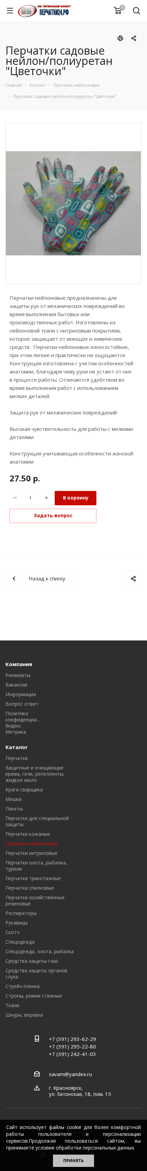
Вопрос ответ (21, 704)
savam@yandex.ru (70, 1074)
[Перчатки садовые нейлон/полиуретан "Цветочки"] (73, 202)
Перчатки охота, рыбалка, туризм (36, 865)
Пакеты (14, 808)
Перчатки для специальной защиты (37, 821)
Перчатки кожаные (27, 834)
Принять (73, 1160)
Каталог (16, 747)
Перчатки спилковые (29, 888)
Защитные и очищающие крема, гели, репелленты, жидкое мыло (35, 773)
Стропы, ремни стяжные (33, 995)
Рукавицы (16, 922)
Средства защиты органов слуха (36, 973)
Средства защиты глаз (31, 961)
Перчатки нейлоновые (31, 843)
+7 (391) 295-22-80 (72, 1046)
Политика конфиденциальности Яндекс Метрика (30, 722)
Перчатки (16, 758)
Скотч (12, 932)
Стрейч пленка (22, 986)
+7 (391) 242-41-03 (72, 1053)
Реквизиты (17, 675)
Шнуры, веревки (24, 1015)
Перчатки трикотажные (33, 878)
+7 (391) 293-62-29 (72, 1038)
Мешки (13, 799)
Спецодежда (20, 942)
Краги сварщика (24, 789)
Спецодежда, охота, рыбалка (39, 951)
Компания (18, 664)
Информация (20, 694)
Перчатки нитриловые (31, 853)
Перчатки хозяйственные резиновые (35, 900)
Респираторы (21, 913)
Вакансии (16, 684)
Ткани (12, 1005)
